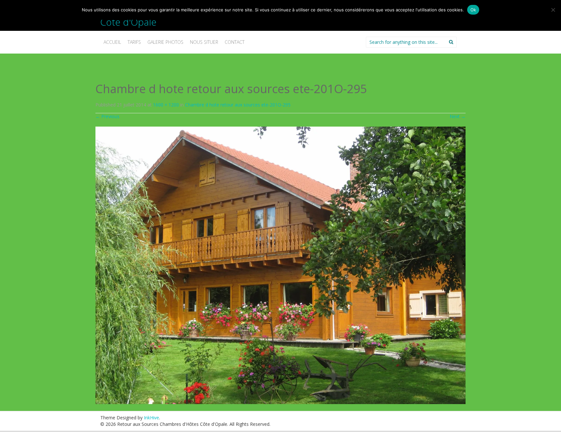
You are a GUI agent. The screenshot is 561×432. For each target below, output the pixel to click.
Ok (473, 9)
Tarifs (134, 42)
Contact (234, 42)
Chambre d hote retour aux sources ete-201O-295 (238, 105)
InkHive (151, 417)
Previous (107, 116)
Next (458, 116)
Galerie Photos (165, 42)
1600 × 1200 (166, 105)
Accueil (112, 42)
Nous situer (204, 42)
